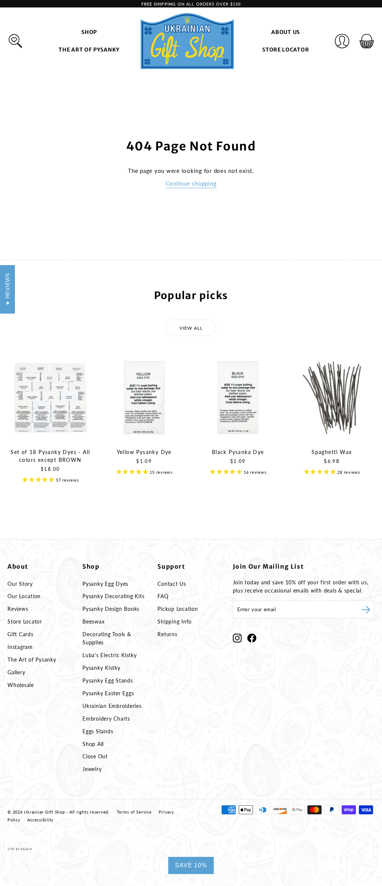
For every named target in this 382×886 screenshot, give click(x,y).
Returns (167, 634)
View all (191, 328)
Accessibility (40, 819)
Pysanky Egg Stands (107, 680)
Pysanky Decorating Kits (113, 596)
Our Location (24, 596)
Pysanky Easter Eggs (108, 693)
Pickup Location (177, 609)
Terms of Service (134, 811)
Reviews (17, 609)
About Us (285, 32)
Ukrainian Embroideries (112, 706)
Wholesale (20, 685)
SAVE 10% (191, 865)
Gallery (16, 672)
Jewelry (91, 769)
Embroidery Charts (106, 718)
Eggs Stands (97, 731)
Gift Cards (20, 634)
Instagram (20, 647)
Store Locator (285, 49)
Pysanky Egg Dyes (105, 584)
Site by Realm (19, 849)
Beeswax (93, 621)
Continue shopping (191, 183)
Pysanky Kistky (101, 668)
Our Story (20, 584)
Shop (89, 32)
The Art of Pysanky (89, 49)
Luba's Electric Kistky (109, 655)
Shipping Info (174, 621)
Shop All (93, 744)
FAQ (162, 596)
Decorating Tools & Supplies (106, 638)
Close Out (95, 756)
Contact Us (171, 584)
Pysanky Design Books (111, 609)
